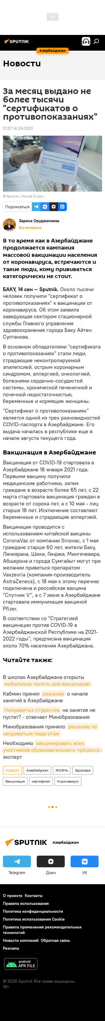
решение (53, 693)
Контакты (34, 895)
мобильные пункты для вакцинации (47, 683)
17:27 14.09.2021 (18, 128)
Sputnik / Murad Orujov (25, 196)
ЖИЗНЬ (61, 770)
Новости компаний (20, 940)
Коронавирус (68, 781)
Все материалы (30, 228)
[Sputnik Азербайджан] (17, 43)
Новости (12, 770)
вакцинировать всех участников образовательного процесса (51, 746)
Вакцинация (15, 781)
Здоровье (82, 770)
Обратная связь (55, 940)
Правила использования (26, 903)
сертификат (41, 781)
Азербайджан (37, 770)
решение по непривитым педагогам (51, 730)
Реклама (11, 948)
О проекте (12, 895)
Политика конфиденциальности (33, 911)
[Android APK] (21, 964)
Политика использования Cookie (34, 919)
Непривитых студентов (32, 710)
